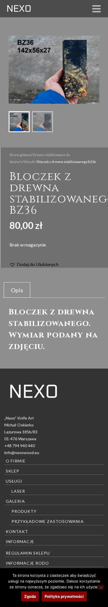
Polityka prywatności (64, 596)
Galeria (15, 501)
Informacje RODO (27, 563)
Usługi (14, 481)
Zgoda (30, 596)
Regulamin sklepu (28, 553)
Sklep (12, 470)
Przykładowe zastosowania (48, 521)
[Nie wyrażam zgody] (101, 587)
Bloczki (29, 162)
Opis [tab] (17, 290)
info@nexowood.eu (21, 452)
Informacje (20, 541)
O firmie (16, 460)
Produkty (24, 511)
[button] (34, 264)
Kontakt (17, 531)
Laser (18, 491)
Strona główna (20, 155)
